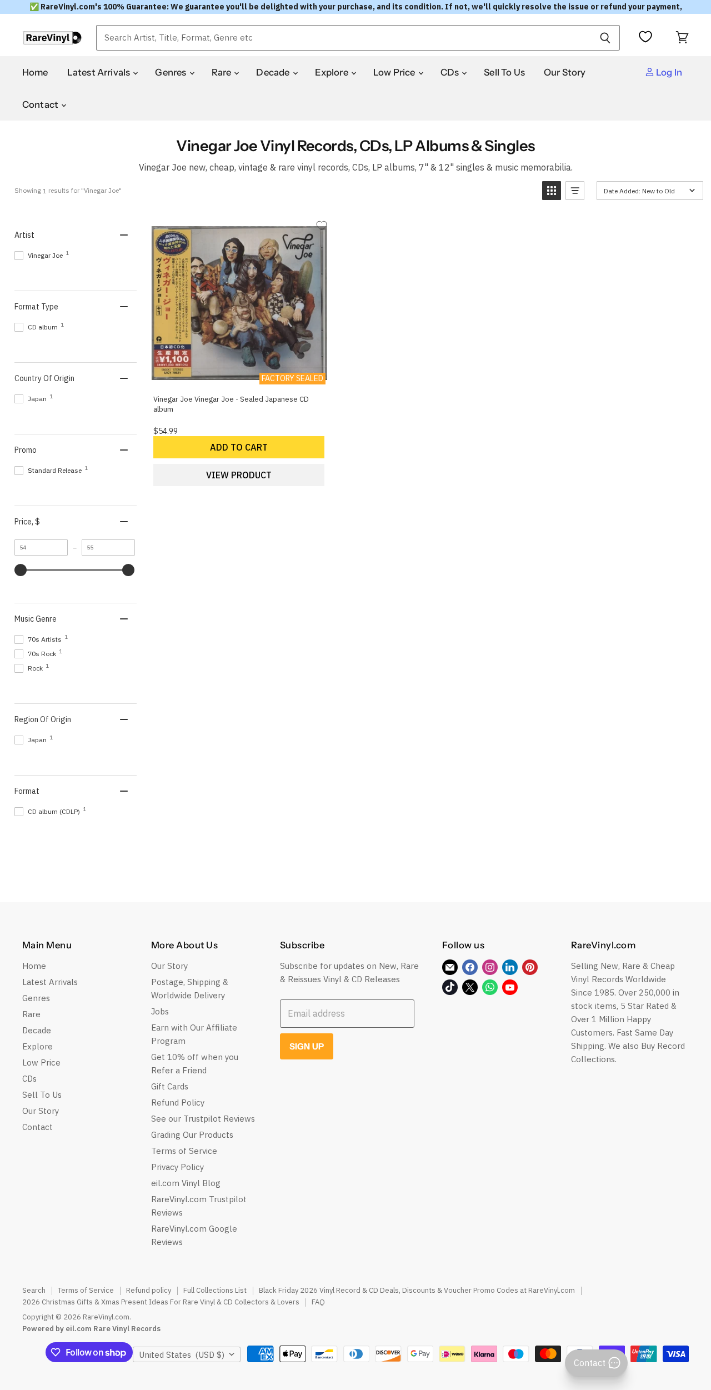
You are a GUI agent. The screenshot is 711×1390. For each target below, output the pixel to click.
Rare (222, 72)
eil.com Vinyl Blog (186, 1183)
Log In (668, 72)
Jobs (160, 1011)
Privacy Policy (177, 1167)
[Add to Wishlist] (321, 225)
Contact (41, 104)
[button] (551, 190)
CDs (450, 72)
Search (34, 1290)
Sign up (306, 1046)
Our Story (565, 72)
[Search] (605, 38)
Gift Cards (169, 1086)
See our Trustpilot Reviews (203, 1118)
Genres (171, 72)
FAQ (318, 1302)
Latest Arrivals (99, 72)
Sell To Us (504, 72)
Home (35, 72)
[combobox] (343, 38)
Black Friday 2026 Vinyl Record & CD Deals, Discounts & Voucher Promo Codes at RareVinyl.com (417, 1290)
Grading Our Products (192, 1134)
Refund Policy (177, 1102)
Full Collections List (215, 1290)
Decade (273, 72)
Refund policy (148, 1290)
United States (181, 1354)
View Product (239, 475)
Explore (332, 72)
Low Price (395, 72)
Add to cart (239, 447)
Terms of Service (184, 1151)
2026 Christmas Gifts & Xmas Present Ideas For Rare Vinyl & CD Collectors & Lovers (160, 1302)
